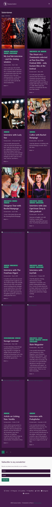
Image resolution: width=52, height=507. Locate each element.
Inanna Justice (8, 65)
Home (3, 15)
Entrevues (6, 51)
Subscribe (5, 480)
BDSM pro (6, 53)
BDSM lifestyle (14, 51)
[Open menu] (49, 4)
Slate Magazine (36, 344)
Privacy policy (38, 503)
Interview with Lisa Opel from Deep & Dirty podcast (38, 208)
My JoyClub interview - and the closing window (13, 59)
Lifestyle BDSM (13, 53)
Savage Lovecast (11, 341)
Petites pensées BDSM (9, 338)
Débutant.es (38, 339)
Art (39, 51)
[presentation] (13, 33)
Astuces (40, 338)
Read (6, 85)
